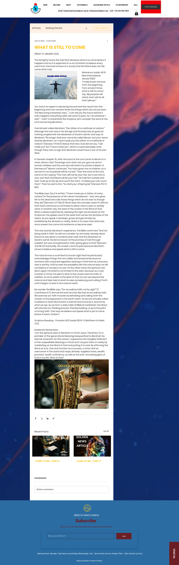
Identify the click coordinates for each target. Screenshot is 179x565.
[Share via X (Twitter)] (41, 418)
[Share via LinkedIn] (47, 418)
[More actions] (107, 40)
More (69, 28)
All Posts (36, 28)
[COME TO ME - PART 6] (51, 446)
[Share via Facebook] (35, 418)
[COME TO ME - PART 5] (92, 446)
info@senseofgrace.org (99, 11)
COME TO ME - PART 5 (89, 461)
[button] (136, 13)
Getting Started (54, 28)
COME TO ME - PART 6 (47, 461)
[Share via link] (53, 418)
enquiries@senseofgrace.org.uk (75, 11)
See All (106, 431)
